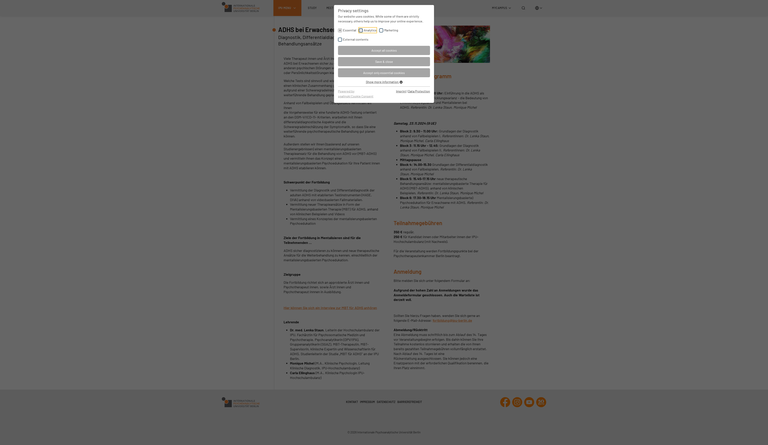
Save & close (384, 61)
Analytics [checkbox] (370, 30)
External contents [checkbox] (355, 39)
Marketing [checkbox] (391, 30)
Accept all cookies (384, 50)
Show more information (382, 82)
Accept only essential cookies (384, 73)
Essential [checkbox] (349, 30)
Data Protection (419, 91)
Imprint (401, 91)
